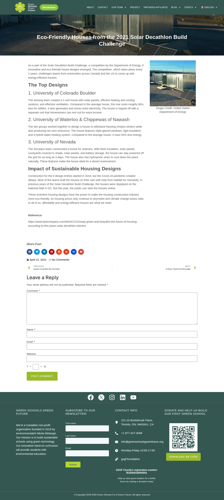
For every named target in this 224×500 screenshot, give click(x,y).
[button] (29, 252)
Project (135, 7)
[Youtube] (133, 397)
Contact (103, 7)
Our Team (117, 7)
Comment (33, 291)
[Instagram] (112, 397)
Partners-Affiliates (156, 7)
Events (189, 7)
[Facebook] (91, 397)
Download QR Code (183, 456)
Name (31, 329)
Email (31, 341)
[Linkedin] (123, 397)
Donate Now (49, 7)
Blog (174, 7)
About (90, 7)
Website (31, 354)
